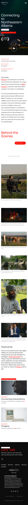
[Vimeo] (17, 491)
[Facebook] (11, 491)
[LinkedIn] (13, 491)
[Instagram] (15, 491)
